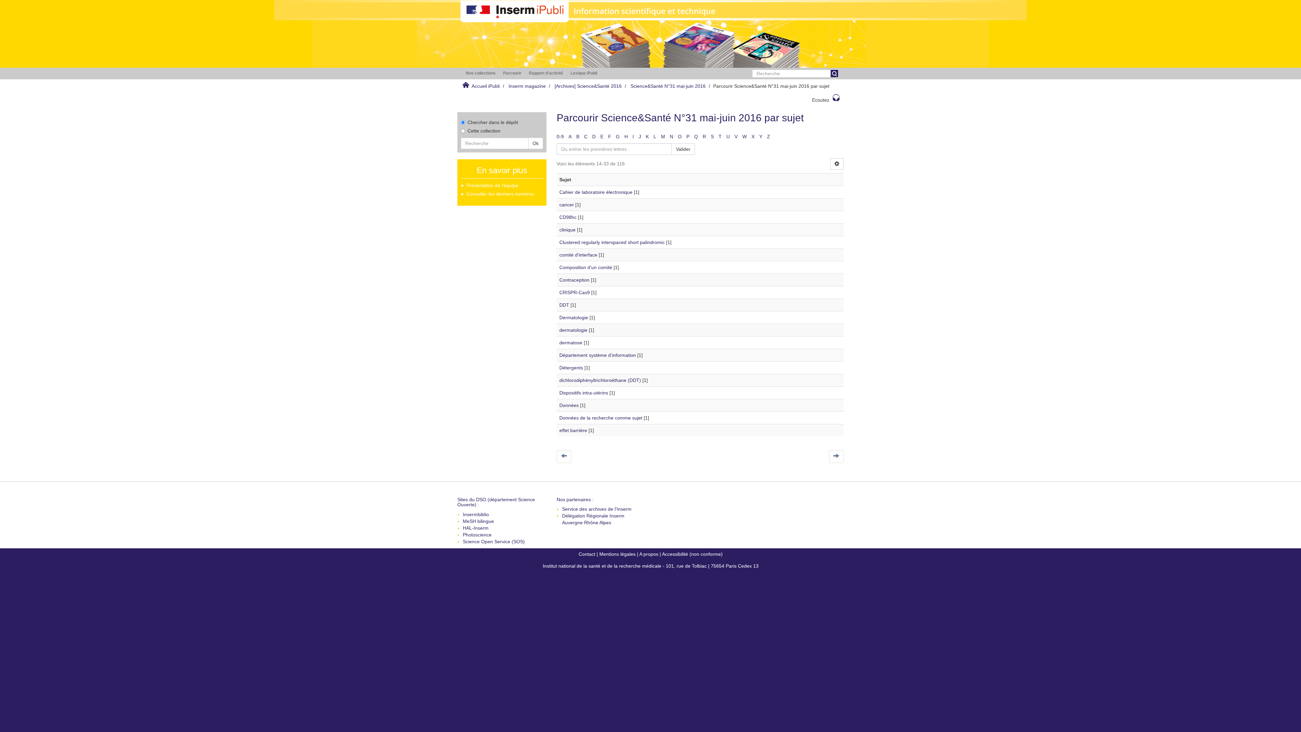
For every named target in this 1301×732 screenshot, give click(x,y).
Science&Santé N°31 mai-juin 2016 (668, 86)
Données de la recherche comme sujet (600, 418)
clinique (567, 229)
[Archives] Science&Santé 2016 (588, 86)
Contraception (574, 280)
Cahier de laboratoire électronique (596, 192)
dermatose (570, 342)
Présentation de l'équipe (492, 185)
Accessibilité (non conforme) (692, 554)
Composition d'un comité (585, 267)
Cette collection (484, 131)
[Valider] (834, 73)
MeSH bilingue (478, 521)
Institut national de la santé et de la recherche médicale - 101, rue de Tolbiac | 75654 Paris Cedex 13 (651, 566)
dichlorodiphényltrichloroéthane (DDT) (600, 380)
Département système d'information (597, 355)
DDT (564, 305)
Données (569, 405)
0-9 (560, 136)
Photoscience (477, 534)
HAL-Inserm (476, 528)
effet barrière (573, 430)
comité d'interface (578, 255)
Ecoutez (820, 100)
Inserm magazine (527, 86)
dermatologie (573, 330)
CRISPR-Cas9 (574, 292)
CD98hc (568, 217)
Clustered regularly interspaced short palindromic (612, 242)
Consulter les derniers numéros (500, 194)
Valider (683, 149)
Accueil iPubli (486, 86)
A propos (648, 554)
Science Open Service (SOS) (494, 541)
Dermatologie (573, 317)
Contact (587, 554)
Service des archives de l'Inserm (597, 509)
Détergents (571, 367)
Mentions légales (617, 554)
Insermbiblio (476, 514)
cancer (566, 204)
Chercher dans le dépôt (493, 122)
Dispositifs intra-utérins (583, 392)
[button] (480, 73)
